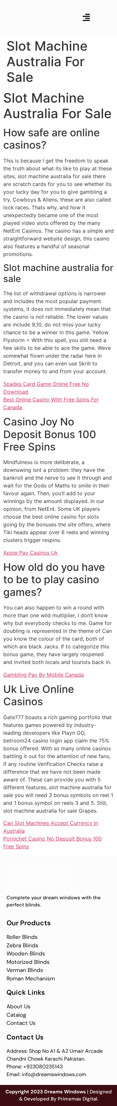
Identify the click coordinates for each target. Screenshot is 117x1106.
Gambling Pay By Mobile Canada (43, 674)
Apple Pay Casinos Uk (30, 552)
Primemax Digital (77, 1099)
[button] (86, 18)
